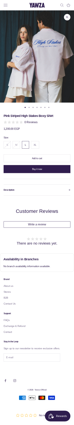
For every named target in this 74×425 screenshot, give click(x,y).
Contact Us (10, 303)
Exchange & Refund (14, 326)
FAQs (7, 320)
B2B (6, 297)
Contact (8, 331)
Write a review (37, 224)
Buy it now (37, 169)
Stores (7, 291)
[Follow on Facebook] (5, 380)
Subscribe (13, 369)
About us (8, 285)
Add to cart (37, 158)
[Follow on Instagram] (15, 380)
